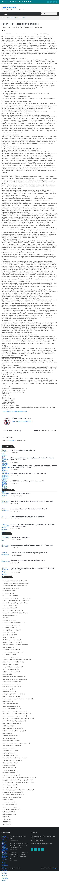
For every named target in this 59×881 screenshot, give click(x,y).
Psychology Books (8, 753)
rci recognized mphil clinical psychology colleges (17, 789)
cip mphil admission (9, 608)
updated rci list (7, 799)
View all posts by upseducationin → (22, 421)
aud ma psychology (8, 590)
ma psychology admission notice (12, 694)
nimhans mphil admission (10, 740)
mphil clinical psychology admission (13, 711)
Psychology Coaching (9, 755)
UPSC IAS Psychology (9, 807)
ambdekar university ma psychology (13, 585)
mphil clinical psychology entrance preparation (17, 718)
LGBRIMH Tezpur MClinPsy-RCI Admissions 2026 (28, 473)
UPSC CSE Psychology (9, 804)
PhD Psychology (7, 748)
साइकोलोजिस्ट (6, 824)
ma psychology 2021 (9, 691)
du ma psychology (8, 632)
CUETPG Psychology (9, 627)
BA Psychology (7, 593)
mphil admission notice (10, 706)
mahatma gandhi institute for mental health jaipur (17, 698)
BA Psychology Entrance (10, 595)
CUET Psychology (8, 620)
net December (7, 726)
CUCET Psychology (8, 615)
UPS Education (9, 7)
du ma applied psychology (10, 630)
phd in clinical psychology (10, 745)
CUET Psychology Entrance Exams (13, 622)
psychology (14, 411)
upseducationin (17, 27)
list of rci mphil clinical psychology (13, 676)
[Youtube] (54, 2)
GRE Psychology (7, 647)
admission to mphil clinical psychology (14, 583)
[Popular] (3, 533)
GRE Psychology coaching (10, 649)
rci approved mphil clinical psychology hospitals (17, 782)
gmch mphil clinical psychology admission (15, 644)
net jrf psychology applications (12, 728)
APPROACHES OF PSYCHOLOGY (45, 430)
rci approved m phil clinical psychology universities (18, 777)
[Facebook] (48, 2)
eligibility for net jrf (9, 635)
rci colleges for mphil (9, 785)
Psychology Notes (8, 767)
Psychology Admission (9, 750)
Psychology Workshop (9, 772)
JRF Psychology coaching (10, 671)
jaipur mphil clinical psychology (12, 667)
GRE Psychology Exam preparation (13, 652)
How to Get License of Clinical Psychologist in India (29, 509)
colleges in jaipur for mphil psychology (14, 612)
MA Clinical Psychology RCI (11, 686)
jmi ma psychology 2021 (10, 669)
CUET (4, 617)
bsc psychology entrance (10, 605)
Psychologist (7, 411)
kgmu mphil (6, 674)
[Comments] (9, 533)
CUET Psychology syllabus (10, 625)
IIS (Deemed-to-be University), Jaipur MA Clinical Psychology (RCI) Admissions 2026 (18, 845)
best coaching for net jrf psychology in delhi (16, 598)
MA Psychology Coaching (10, 696)
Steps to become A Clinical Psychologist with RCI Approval (32, 501)
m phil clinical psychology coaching (13, 679)
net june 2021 (7, 733)
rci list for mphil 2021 (9, 787)
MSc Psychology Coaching (10, 723)
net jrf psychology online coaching (13, 730)
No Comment (39, 27)
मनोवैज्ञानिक (5, 819)
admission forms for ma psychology (13, 580)
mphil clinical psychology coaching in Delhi (15, 713)
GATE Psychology (8, 637)
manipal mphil (7, 701)
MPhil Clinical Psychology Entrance (13, 716)
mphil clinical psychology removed (13, 721)
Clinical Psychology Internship (12, 610)
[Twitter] (56, 2)
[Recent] (6, 533)
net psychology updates (10, 735)
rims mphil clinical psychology (12, 792)
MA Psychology (7, 689)
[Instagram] (51, 2)
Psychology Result (8, 770)
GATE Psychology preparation (11, 642)
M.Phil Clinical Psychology (10, 681)
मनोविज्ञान (5, 817)
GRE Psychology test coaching (11, 657)
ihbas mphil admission (9, 664)
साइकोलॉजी (5, 821)
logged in (11, 440)
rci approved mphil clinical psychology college (16, 780)
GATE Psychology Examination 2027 (23, 450)
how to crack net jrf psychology (12, 662)
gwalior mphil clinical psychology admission (16, 659)
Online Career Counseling (12, 430)
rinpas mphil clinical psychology (12, 794)
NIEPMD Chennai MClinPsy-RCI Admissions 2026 (28, 481)
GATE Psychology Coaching (11, 639)
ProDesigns (54, 868)
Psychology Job (7, 765)
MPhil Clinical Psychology (10, 708)
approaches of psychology (10, 588)
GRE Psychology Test (9, 654)
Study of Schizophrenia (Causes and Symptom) (28, 517)
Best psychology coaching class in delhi (14, 603)
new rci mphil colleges (9, 738)
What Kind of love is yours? (20, 493)
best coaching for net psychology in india (15, 600)
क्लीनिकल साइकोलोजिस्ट (8, 814)
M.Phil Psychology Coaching (11, 684)
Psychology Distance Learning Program (14, 758)
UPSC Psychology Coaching (11, 809)
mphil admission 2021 (9, 703)
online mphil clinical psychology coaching (15, 743)
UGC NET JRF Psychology (10, 797)
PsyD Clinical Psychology (10, 775)
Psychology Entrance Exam (11, 760)
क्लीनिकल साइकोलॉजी (7, 812)
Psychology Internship (9, 762)
